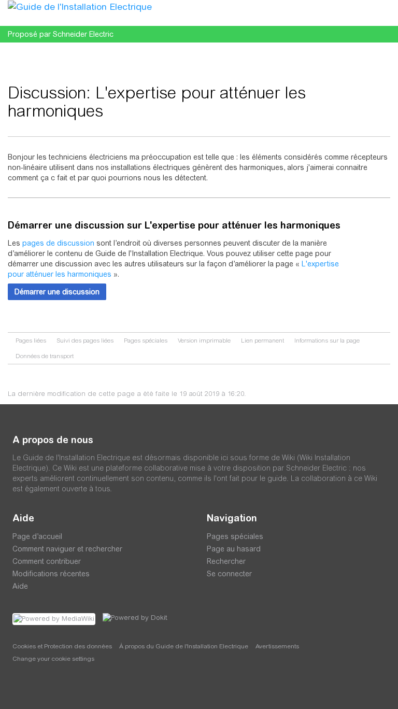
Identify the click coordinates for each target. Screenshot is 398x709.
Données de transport (45, 356)
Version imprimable (204, 340)
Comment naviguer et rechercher (67, 549)
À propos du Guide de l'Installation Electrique (183, 646)
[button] (57, 291)
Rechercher (226, 561)
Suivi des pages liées (84, 340)
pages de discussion (58, 243)
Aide (20, 586)
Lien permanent (262, 340)
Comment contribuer (46, 561)
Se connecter (229, 574)
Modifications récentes (51, 574)
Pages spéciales (145, 340)
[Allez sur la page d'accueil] (80, 6)
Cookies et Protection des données (62, 646)
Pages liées (31, 340)
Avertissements (277, 646)
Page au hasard (234, 549)
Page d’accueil (37, 536)
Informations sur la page (327, 340)
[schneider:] (43, 688)
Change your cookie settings (53, 658)
